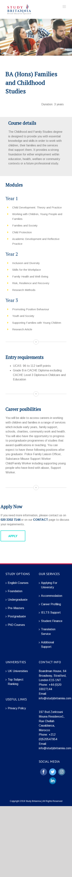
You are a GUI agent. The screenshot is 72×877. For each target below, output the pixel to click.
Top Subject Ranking (15, 682)
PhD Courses (16, 624)
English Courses (18, 582)
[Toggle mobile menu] (64, 6)
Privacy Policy (17, 708)
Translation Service (48, 631)
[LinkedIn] (52, 780)
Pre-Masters (16, 608)
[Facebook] (43, 771)
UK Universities (18, 671)
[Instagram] (61, 771)
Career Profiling (51, 604)
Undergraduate (18, 599)
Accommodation (51, 595)
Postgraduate (17, 616)
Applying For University (49, 585)
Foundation (15, 591)
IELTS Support (51, 612)
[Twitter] (52, 771)
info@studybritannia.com (55, 698)
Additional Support (47, 644)
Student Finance (51, 621)
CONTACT (40, 519)
